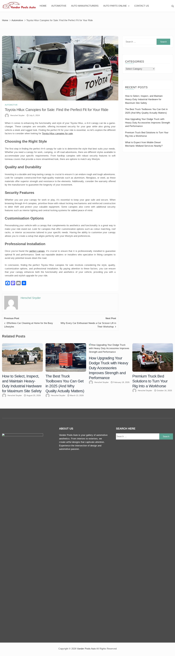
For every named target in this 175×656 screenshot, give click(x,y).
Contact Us (141, 6)
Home (43, 6)
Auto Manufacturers (84, 6)
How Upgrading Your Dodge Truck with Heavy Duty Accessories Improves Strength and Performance (147, 122)
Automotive (58, 6)
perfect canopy (37, 251)
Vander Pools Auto (86, 648)
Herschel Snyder (17, 115)
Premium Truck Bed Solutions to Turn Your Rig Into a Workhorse (150, 381)
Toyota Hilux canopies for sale (57, 133)
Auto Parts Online (115, 6)
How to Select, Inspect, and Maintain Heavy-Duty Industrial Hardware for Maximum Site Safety (144, 99)
